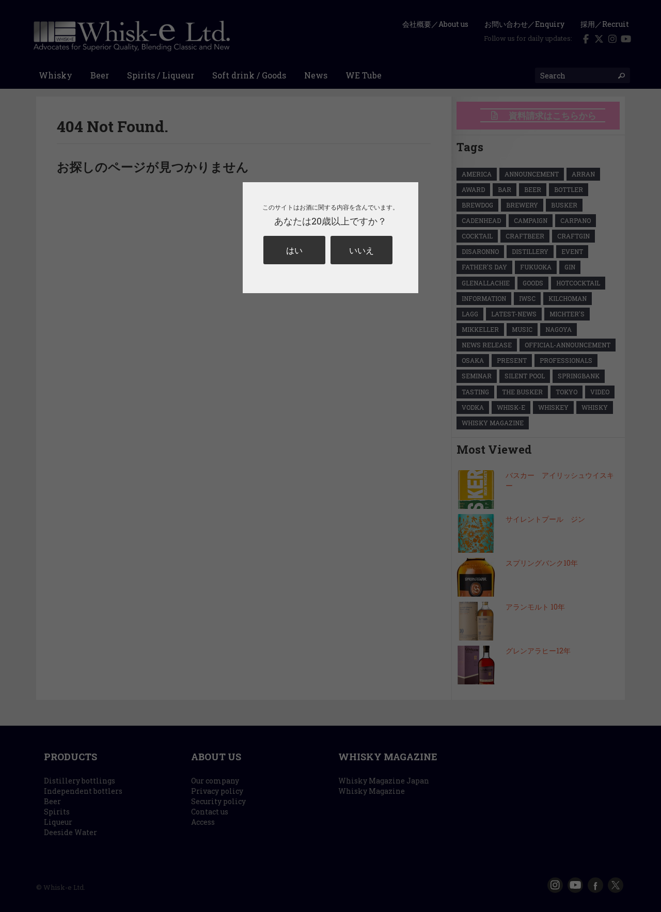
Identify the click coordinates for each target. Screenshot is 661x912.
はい (294, 250)
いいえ (361, 250)
